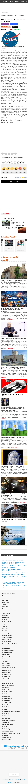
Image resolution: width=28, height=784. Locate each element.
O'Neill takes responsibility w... (8, 248)
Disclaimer (11, 779)
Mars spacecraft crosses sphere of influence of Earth (10, 228)
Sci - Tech (10, 15)
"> (19, 29)
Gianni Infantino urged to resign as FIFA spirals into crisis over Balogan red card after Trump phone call (13, 408)
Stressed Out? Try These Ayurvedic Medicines (13, 580)
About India (5, 1)
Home (3, 15)
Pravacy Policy (5, 779)
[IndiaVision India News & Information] (14, 7)
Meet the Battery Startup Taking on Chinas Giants (12, 395)
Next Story (20, 225)
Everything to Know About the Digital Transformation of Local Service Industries (12, 309)
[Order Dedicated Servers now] (13, 544)
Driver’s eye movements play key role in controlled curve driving (18, 222)
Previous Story (9, 218)
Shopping (17, 1)
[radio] (2, 154)
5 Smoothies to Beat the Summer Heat (11, 558)
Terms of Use (17, 779)
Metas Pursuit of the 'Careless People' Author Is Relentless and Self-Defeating (13, 467)
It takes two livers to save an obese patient (12, 560)
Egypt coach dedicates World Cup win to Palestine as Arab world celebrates (13, 368)
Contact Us (23, 779)
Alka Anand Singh (7, 26)
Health (11, 1)
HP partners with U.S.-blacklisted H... (20, 248)
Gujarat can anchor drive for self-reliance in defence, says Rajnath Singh (13, 281)
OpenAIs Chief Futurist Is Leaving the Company (13, 520)
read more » (23, 289)
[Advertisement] (14, 137)
